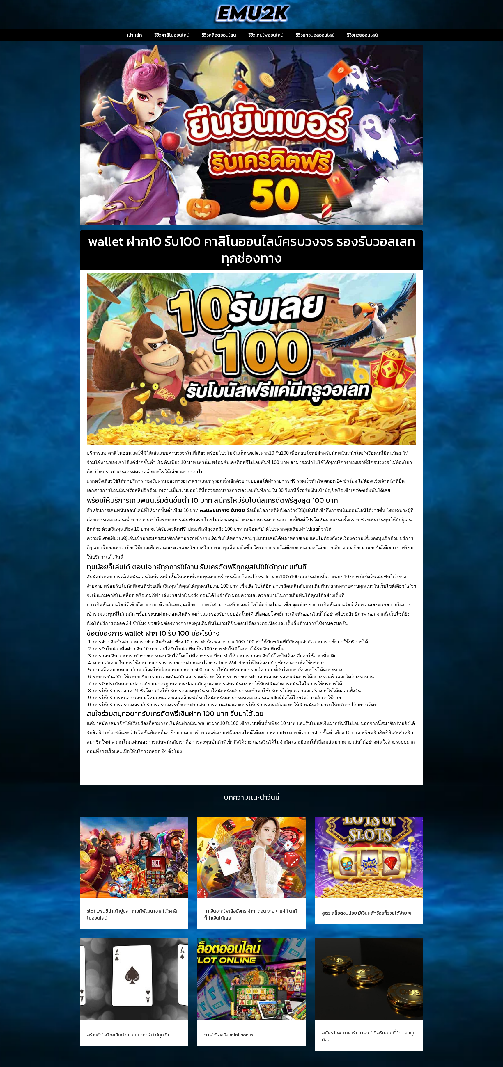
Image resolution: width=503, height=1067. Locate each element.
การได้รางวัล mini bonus (228, 1034)
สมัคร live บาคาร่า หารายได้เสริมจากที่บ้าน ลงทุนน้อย (369, 1036)
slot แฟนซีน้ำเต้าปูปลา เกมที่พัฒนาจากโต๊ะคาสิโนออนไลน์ (132, 914)
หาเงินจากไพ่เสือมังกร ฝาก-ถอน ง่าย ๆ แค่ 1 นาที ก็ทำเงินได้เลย (250, 914)
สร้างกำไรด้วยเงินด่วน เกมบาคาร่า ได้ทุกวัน (128, 1034)
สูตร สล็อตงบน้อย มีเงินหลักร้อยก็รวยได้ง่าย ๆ (366, 912)
